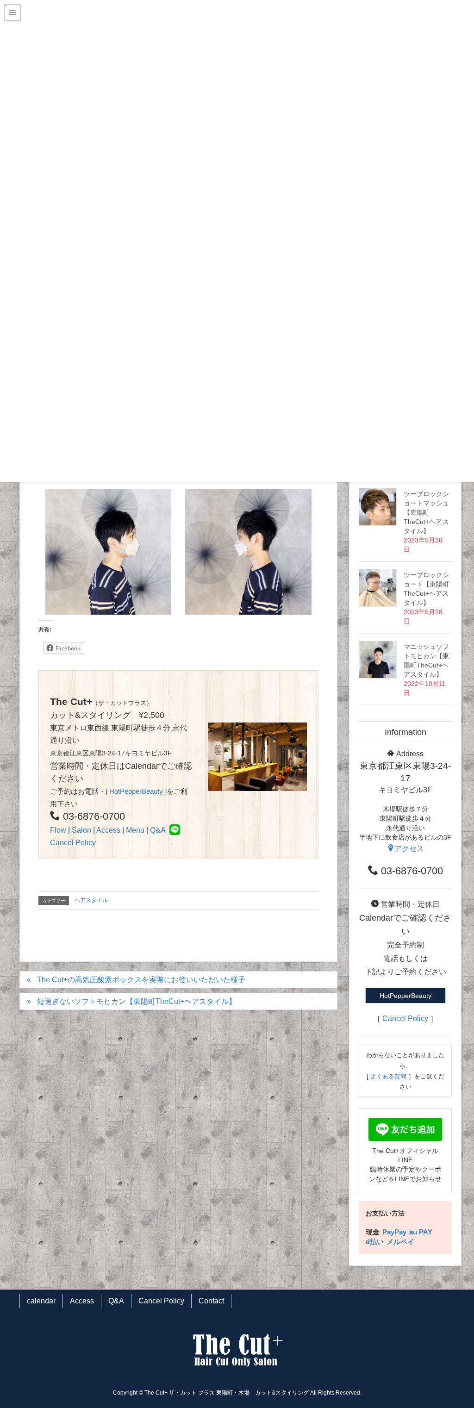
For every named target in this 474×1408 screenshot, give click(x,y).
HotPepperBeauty (136, 791)
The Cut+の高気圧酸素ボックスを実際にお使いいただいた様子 (141, 980)
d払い (375, 1242)
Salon (81, 830)
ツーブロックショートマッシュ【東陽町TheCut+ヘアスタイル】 (426, 512)
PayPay (394, 1232)
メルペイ (400, 1242)
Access (108, 830)
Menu (135, 830)
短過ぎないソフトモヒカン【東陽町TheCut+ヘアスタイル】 (136, 1001)
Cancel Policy (73, 843)
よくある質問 (388, 1076)
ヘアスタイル (91, 900)
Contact (211, 1301)
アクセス (409, 849)
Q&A (158, 830)
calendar (41, 1301)
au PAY (420, 1232)
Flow (58, 830)
